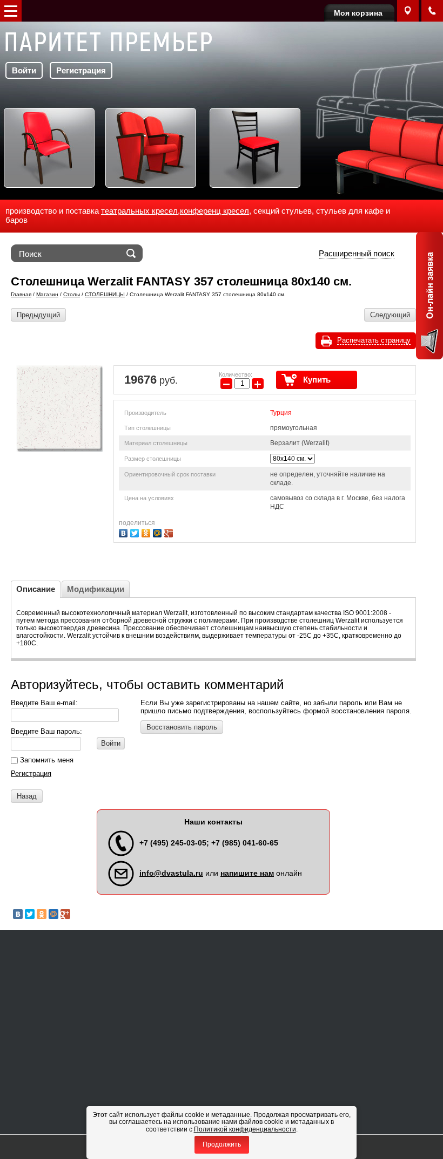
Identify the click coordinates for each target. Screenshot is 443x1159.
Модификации (95, 589)
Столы (71, 294)
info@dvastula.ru (171, 873)
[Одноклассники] (147, 531)
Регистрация (81, 70)
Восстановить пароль (181, 727)
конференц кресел (214, 210)
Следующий (390, 315)
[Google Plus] (170, 531)
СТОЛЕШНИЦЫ (105, 294)
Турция (281, 413)
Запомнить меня (45, 760)
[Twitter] (136, 531)
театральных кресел (139, 210)
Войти (24, 70)
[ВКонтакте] (124, 531)
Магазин (47, 294)
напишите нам (247, 873)
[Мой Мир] (158, 531)
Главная (21, 294)
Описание (35, 589)
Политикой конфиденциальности (245, 1129)
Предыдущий (38, 315)
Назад (27, 796)
